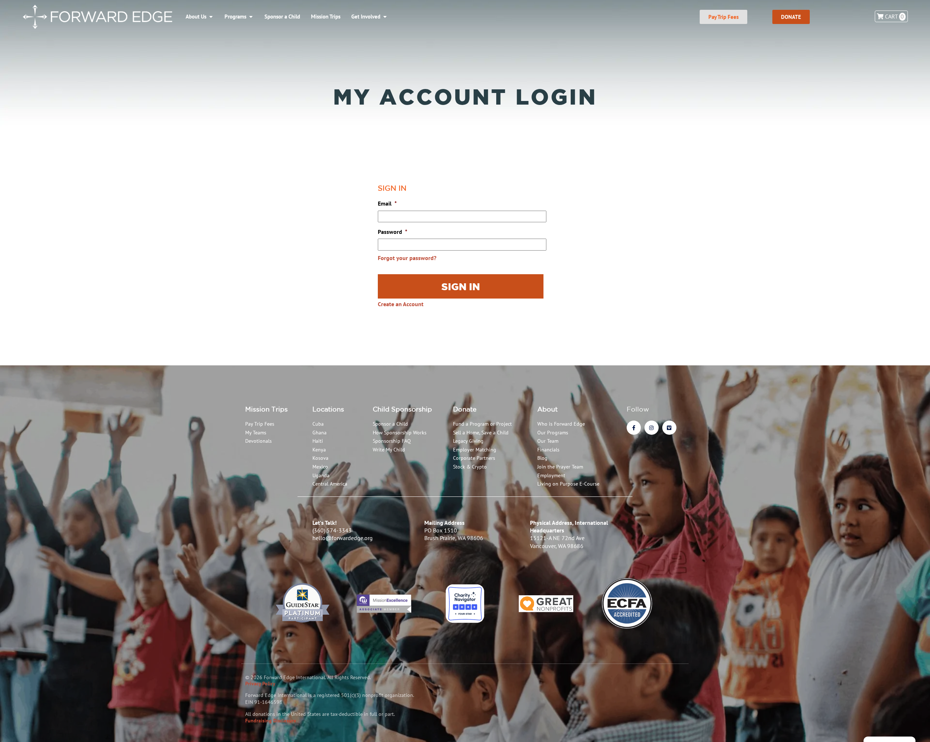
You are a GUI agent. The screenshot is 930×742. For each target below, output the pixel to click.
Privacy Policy (260, 683)
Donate (465, 409)
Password (392, 231)
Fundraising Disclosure (270, 720)
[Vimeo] (669, 428)
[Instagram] (651, 428)
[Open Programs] (251, 17)
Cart (894, 16)
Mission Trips (266, 409)
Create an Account (401, 304)
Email (387, 203)
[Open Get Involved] (385, 17)
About (547, 409)
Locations (328, 409)
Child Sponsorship (402, 409)
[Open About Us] (211, 17)
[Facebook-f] (634, 428)
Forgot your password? (407, 257)
